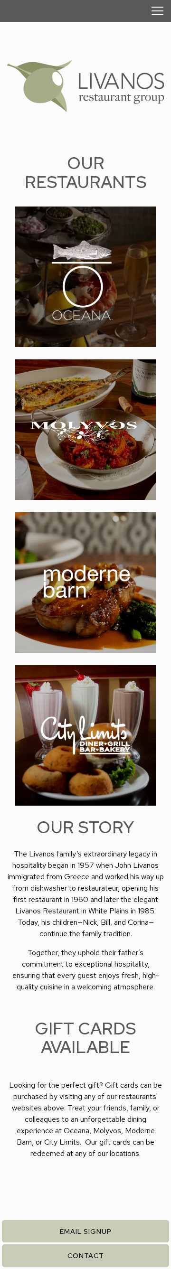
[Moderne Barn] (85, 582)
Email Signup (86, 1231)
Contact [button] (85, 1255)
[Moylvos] (85, 429)
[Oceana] (85, 277)
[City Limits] (85, 735)
